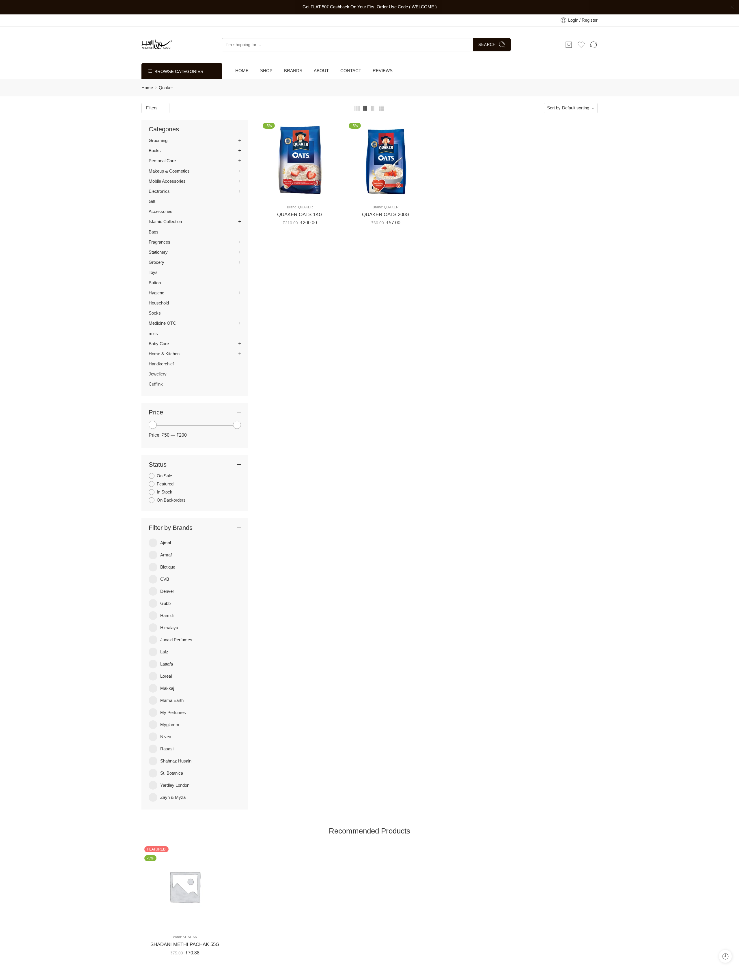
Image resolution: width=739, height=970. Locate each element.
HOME (242, 71)
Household (159, 303)
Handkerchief (161, 364)
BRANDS (293, 71)
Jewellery (158, 374)
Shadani (190, 937)
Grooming (158, 140)
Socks (155, 313)
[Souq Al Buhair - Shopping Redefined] (156, 45)
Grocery (156, 262)
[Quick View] (306, 194)
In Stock (164, 492)
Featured (165, 484)
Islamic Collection (165, 222)
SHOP (266, 71)
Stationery (158, 252)
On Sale (164, 476)
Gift (152, 201)
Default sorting (575, 108)
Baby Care (159, 343)
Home (147, 87)
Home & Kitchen (164, 354)
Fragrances (159, 242)
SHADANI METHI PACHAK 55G (184, 944)
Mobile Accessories (167, 181)
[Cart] (569, 45)
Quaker (305, 207)
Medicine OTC (162, 323)
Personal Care (162, 161)
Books (155, 150)
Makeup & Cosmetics (169, 171)
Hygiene (156, 293)
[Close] (732, 7)
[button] (282, 194)
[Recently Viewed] (725, 956)
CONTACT (350, 71)
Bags (153, 232)
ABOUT (321, 71)
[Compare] (317, 194)
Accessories (160, 211)
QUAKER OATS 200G (385, 214)
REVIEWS (383, 71)
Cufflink (156, 384)
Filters (152, 108)
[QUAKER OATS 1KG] (300, 160)
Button (155, 283)
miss (153, 333)
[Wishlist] (294, 194)
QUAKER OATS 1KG (299, 214)
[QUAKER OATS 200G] (386, 160)
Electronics (159, 191)
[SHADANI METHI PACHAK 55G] (184, 886)
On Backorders (171, 500)
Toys (153, 272)
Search (487, 44)
